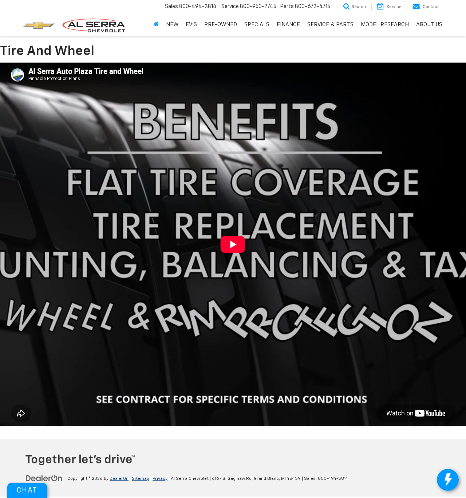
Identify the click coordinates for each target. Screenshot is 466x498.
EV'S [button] (191, 24)
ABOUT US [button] (429, 24)
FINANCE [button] (288, 24)
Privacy (160, 479)
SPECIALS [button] (256, 24)
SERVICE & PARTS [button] (330, 24)
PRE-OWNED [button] (220, 24)
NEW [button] (172, 24)
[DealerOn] (44, 478)
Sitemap (140, 479)
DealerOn (119, 479)
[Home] (156, 24)
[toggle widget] (448, 480)
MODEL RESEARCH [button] (385, 24)
